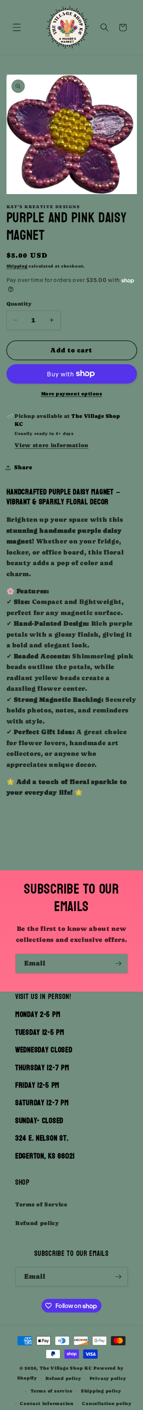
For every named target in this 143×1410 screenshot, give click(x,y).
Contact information (47, 1403)
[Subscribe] (118, 963)
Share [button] (23, 467)
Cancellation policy (107, 1403)
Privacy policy (108, 1378)
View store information (51, 445)
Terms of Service (41, 1204)
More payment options (71, 394)
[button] (17, 27)
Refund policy (37, 1223)
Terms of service (51, 1391)
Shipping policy (101, 1391)
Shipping (16, 266)
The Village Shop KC (66, 1368)
